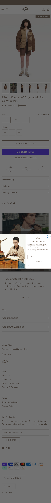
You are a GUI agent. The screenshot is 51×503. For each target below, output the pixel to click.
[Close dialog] (48, 236)
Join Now (38, 262)
